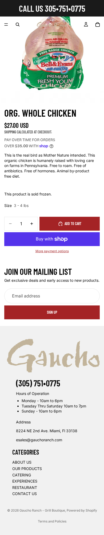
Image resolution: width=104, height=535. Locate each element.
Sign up (52, 312)
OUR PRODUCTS (27, 468)
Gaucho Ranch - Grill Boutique (42, 510)
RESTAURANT (24, 487)
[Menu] (6, 24)
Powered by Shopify (82, 510)
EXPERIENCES (24, 481)
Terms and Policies (52, 521)
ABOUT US (21, 462)
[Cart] (97, 24)
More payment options (52, 251)
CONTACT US (24, 493)
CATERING (21, 475)
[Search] (17, 24)
